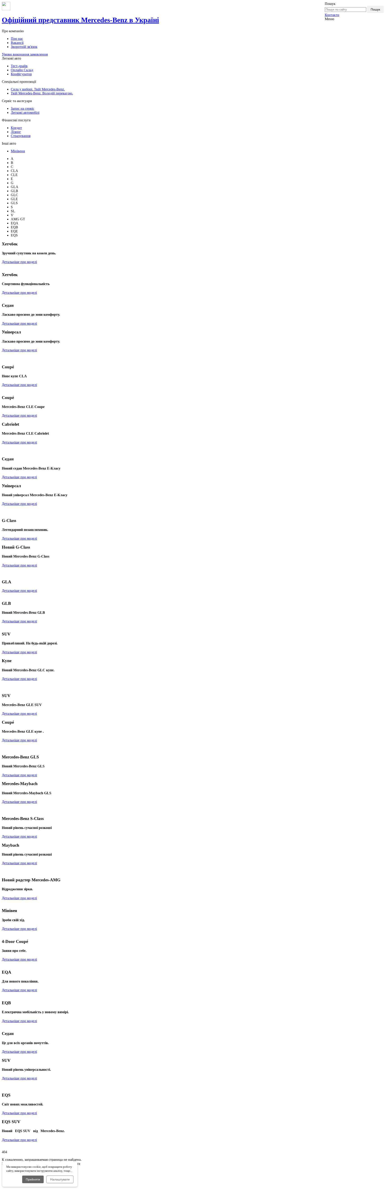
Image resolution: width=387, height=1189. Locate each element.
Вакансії (17, 43)
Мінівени (18, 151)
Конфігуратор (21, 74)
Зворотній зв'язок (24, 47)
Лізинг (16, 132)
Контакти (332, 15)
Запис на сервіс (22, 108)
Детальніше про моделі (19, 262)
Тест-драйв (19, 66)
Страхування (20, 136)
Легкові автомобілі (25, 112)
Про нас (17, 39)
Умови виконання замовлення (25, 54)
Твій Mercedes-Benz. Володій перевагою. (42, 93)
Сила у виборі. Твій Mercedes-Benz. (38, 89)
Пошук (375, 9)
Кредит (16, 128)
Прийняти (33, 1179)
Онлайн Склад (22, 70)
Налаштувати (60, 1179)
